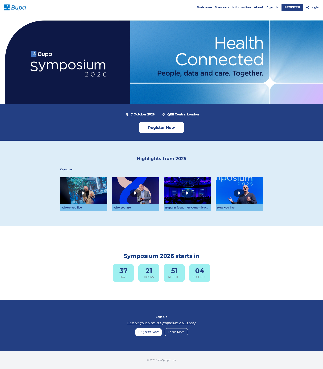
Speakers (222, 7)
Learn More (176, 332)
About (258, 7)
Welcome (204, 7)
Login (314, 7)
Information (241, 7)
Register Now (161, 127)
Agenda (272, 7)
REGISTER (292, 7)
